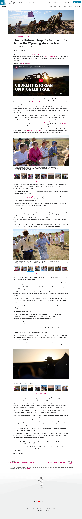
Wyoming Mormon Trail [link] (49, 56)
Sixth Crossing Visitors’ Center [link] (45, 122)
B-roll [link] (22, 63)
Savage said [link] (47, 403)
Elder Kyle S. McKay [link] (36, 55)
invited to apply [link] (30, 196)
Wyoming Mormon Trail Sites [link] (34, 130)
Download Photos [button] (41, 181)
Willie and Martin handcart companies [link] (41, 102)
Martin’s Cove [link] (17, 417)
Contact (65, 6)
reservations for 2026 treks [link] (25, 198)
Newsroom (4, 6)
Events (60, 6)
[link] (14, 454)
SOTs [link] (28, 63)
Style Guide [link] (28, 468)
